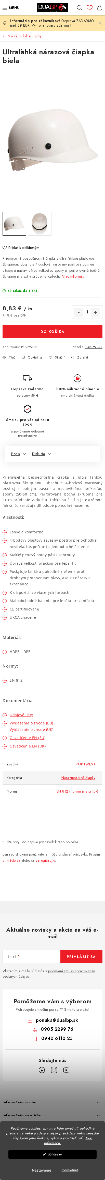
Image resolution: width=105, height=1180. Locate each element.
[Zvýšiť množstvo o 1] (95, 312)
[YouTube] (66, 1070)
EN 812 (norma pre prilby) (77, 791)
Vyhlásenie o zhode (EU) (31, 723)
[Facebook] (42, 1070)
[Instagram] (54, 1070)
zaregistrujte (45, 860)
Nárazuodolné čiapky (78, 777)
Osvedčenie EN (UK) (28, 746)
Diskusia (38, 453)
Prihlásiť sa (81, 956)
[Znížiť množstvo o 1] (78, 312)
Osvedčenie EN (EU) (27, 737)
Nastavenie (41, 1170)
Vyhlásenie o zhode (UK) (32, 729)
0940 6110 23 (57, 1038)
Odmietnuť (70, 1170)
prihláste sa (11, 860)
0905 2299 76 (57, 1029)
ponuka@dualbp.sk (57, 1020)
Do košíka (53, 331)
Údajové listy (21, 714)
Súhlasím (55, 1154)
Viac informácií (74, 276)
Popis (15, 453)
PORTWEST (93, 346)
